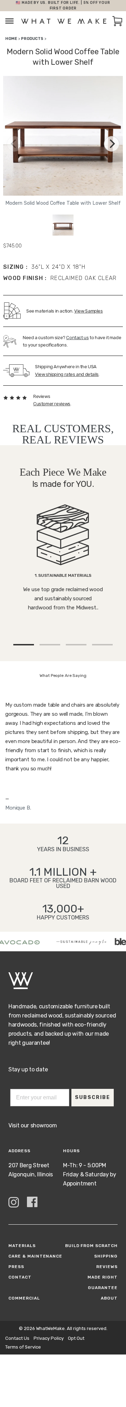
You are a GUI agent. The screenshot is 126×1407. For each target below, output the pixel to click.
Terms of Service (23, 1347)
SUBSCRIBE (92, 1097)
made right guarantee (103, 1282)
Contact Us (17, 1338)
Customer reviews (51, 403)
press (16, 1266)
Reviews (107, 1266)
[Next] (111, 144)
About (109, 1298)
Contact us (77, 337)
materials (22, 1245)
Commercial (24, 1298)
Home (11, 38)
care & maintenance (35, 1256)
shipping (106, 1256)
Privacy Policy (49, 1338)
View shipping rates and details (67, 374)
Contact (19, 1277)
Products (32, 38)
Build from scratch (91, 1245)
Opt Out (76, 1338)
